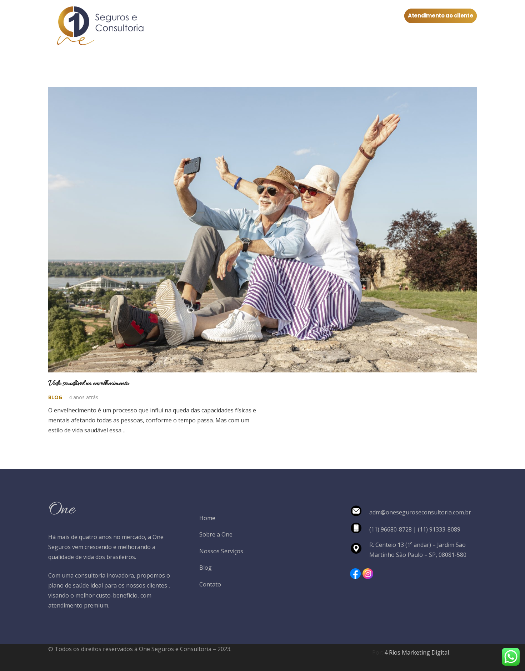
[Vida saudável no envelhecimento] (262, 92)
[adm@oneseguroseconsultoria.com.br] (359, 512)
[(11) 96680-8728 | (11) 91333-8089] (359, 529)
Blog (55, 397)
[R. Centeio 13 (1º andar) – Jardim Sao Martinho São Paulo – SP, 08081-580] (359, 549)
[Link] (98, 27)
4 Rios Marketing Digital (416, 652)
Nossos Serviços (221, 551)
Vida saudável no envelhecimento (88, 383)
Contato (210, 584)
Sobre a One (215, 534)
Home (207, 518)
